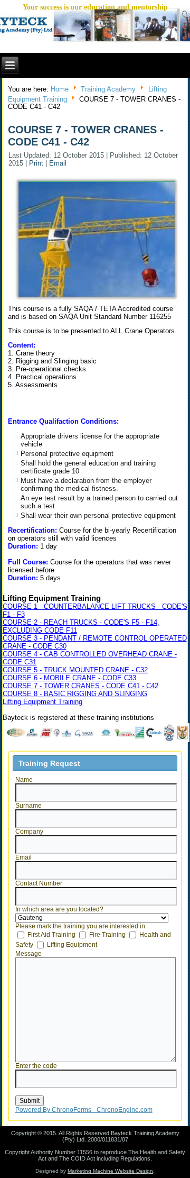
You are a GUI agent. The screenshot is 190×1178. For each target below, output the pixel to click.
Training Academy (108, 89)
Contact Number (38, 883)
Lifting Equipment (72, 944)
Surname (28, 805)
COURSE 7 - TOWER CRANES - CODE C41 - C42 (80, 686)
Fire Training (107, 934)
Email (57, 163)
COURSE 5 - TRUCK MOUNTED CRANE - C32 (75, 670)
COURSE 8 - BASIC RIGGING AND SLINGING (75, 694)
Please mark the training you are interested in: (81, 926)
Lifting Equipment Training (42, 702)
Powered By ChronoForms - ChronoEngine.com (84, 1109)
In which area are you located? (59, 909)
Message (28, 953)
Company (29, 831)
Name (24, 779)
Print (37, 163)
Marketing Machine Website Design (110, 1171)
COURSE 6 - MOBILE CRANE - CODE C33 (69, 678)
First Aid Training (51, 934)
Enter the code (36, 1066)
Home (60, 89)
